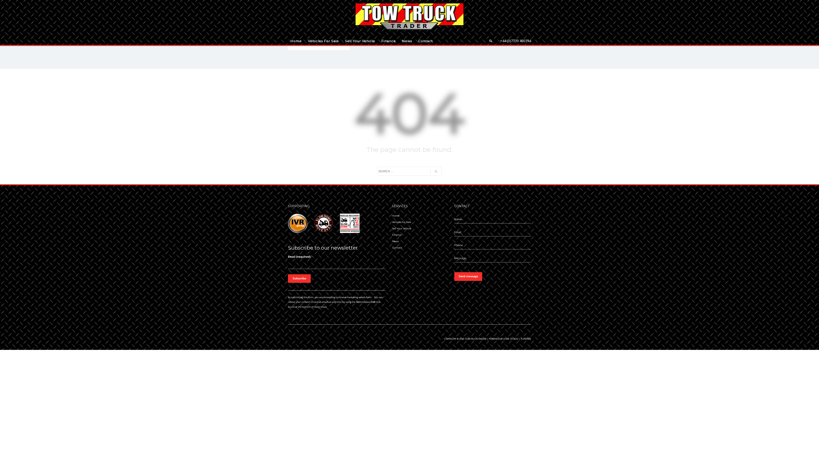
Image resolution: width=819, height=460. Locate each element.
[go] (435, 171)
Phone (458, 245)
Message (460, 258)
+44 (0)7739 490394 (515, 41)
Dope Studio (510, 338)
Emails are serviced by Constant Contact (349, 306)
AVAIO (527, 339)
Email (457, 232)
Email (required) (300, 257)
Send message (468, 276)
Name (458, 219)
